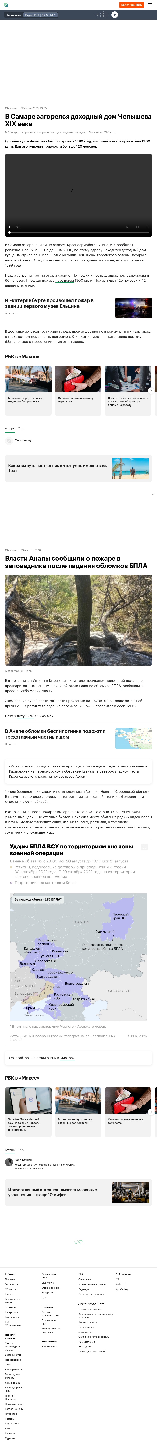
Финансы (10, 1307)
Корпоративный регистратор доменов (95, 1315)
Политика (11, 313)
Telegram (47, 1292)
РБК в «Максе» (22, 356)
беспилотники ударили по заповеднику (50, 791)
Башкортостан (13, 1369)
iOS (117, 1279)
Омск (8, 1364)
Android (120, 1284)
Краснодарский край (14, 1388)
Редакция (83, 1289)
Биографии (11, 1312)
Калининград (12, 1382)
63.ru (9, 341)
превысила (64, 279)
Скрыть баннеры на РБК (51, 1313)
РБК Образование (13, 1323)
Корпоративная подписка (51, 1329)
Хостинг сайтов (87, 1321)
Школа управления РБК (91, 1351)
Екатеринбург (13, 1354)
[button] (28, 391)
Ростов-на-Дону (14, 1408)
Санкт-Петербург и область (12, 1346)
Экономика (11, 1284)
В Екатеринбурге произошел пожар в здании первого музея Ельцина (49, 303)
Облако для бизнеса (90, 1308)
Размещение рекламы (91, 1293)
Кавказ (8, 1428)
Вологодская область (12, 1375)
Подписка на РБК (49, 1321)
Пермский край (14, 1403)
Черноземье (12, 1423)
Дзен (44, 1297)
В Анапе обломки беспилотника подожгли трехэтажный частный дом (55, 733)
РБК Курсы (84, 1346)
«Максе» (67, 1057)
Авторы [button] (10, 428)
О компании (85, 1279)
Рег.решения (86, 1326)
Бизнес (9, 1293)
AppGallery (121, 1289)
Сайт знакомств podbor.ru (93, 1336)
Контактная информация (92, 1284)
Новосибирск (13, 1359)
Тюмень (9, 1418)
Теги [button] (21, 428)
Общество (11, 108)
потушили (25, 715)
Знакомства (85, 1331)
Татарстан (11, 1413)
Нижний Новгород (10, 1397)
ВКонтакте (48, 1282)
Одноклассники (51, 1287)
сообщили (131, 685)
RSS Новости (49, 1346)
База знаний (12, 1316)
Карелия (10, 1433)
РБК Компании (86, 1341)
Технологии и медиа (12, 1300)
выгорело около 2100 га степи (83, 811)
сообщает (125, 244)
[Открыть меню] (150, 5)
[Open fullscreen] (144, 847)
